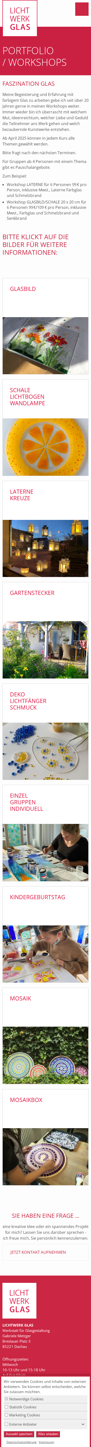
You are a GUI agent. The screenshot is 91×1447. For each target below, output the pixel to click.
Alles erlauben (48, 1434)
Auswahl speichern (19, 1434)
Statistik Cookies (22, 1407)
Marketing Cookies (24, 1415)
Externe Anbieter (23, 1424)
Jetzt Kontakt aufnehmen (38, 1252)
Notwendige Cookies (26, 1398)
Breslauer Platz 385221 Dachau (85, 26)
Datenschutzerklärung (22, 1442)
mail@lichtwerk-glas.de (60, 26)
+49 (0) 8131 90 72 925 (72, 26)
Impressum (46, 1442)
